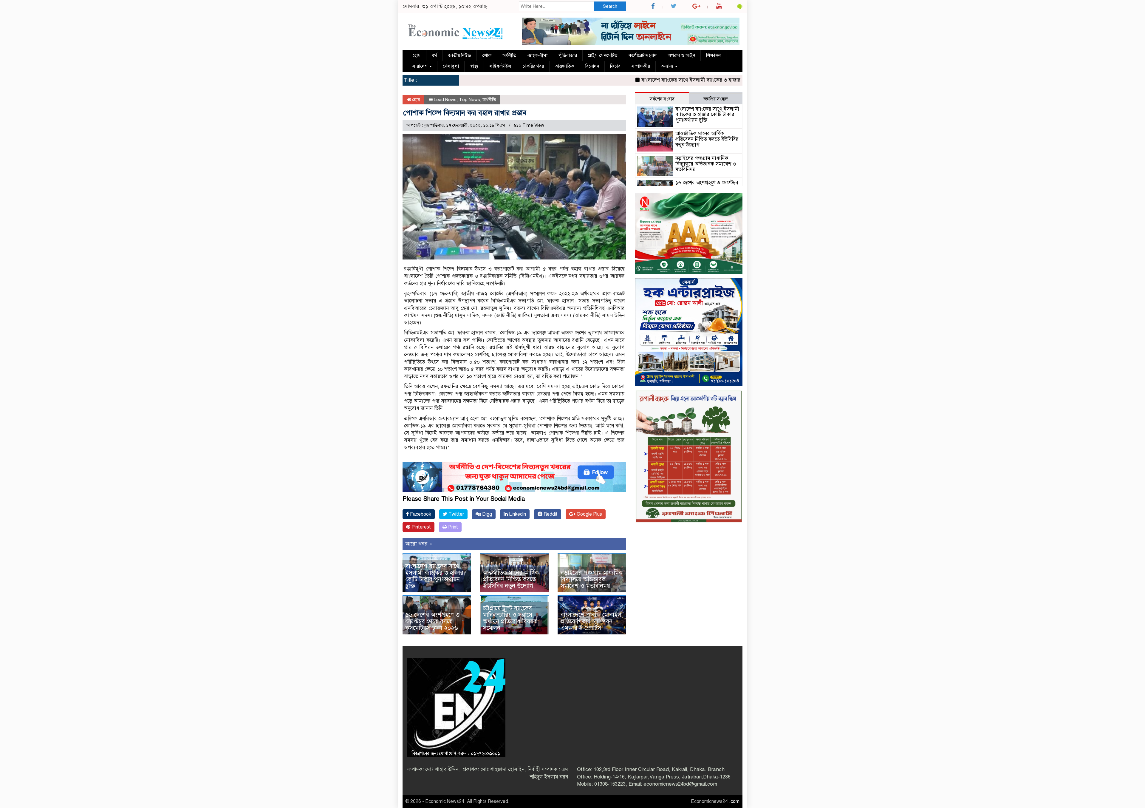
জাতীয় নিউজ (459, 55)
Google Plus (588, 514)
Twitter (455, 514)
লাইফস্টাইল (500, 66)
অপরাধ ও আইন (681, 55)
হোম (416, 55)
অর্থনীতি (509, 55)
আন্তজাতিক (564, 66)
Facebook (420, 514)
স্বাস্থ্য (474, 66)
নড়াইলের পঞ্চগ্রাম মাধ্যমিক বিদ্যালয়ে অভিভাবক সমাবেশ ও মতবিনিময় (592, 579)
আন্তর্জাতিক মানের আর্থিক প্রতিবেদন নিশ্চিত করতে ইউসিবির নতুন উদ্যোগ (511, 579)
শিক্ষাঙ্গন (713, 55)
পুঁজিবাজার (567, 55)
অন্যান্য (667, 66)
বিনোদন (592, 66)
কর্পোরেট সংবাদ (643, 55)
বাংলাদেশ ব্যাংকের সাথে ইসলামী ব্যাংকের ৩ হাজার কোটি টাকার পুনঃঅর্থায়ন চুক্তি (683, 80)
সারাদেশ (420, 66)
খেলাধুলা (451, 66)
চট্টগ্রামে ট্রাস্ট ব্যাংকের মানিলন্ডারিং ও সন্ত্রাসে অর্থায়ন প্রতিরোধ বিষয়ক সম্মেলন (510, 618)
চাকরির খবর (533, 66)
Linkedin (517, 514)
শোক (486, 55)
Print (452, 527)
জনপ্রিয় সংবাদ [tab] (715, 99)
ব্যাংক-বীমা (537, 55)
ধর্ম (434, 55)
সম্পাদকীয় (641, 66)
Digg (486, 514)
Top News (469, 99)
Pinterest (420, 527)
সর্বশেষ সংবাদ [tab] (662, 99)
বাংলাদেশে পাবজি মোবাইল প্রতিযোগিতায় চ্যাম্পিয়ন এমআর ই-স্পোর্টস (591, 621)
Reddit (550, 514)
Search (610, 6)
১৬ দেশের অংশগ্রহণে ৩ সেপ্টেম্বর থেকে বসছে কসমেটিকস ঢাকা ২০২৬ (432, 621)
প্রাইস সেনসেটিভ (603, 55)
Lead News (445, 99)
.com (734, 801)
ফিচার (615, 66)
